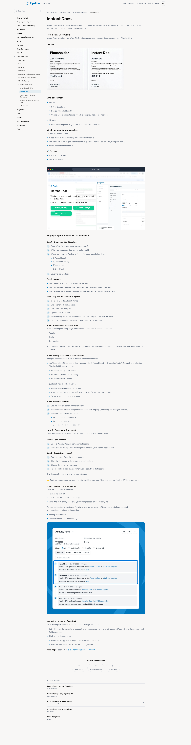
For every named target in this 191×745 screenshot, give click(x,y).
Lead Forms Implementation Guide (29, 74)
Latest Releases (128, 3)
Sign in (150, 3)
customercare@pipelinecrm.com (81, 650)
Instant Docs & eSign (80, 12)
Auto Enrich (21, 60)
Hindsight (21, 67)
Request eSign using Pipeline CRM (29, 101)
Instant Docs (24, 92)
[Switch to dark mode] (163, 3)
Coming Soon (141, 3)
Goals (19, 64)
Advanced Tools (64, 12)
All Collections (52, 12)
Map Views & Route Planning (27, 77)
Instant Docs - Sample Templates (27, 96)
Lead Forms (21, 71)
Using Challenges (23, 81)
